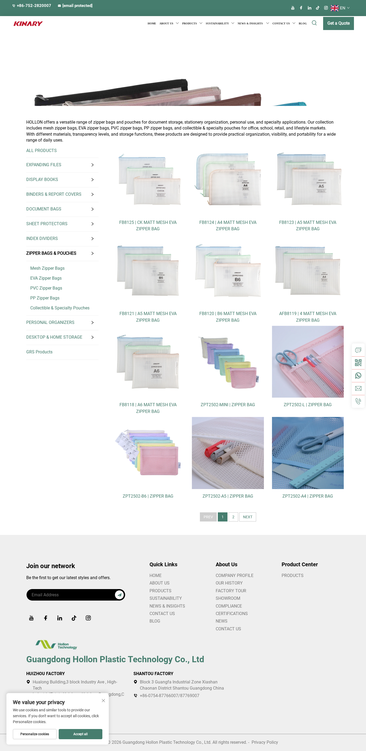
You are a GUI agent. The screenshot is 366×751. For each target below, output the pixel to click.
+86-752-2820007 (34, 5)
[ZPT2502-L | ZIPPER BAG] (308, 361)
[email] (358, 388)
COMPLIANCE (229, 606)
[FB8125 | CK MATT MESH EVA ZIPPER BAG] (148, 179)
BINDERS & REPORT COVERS (53, 194)
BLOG (303, 23)
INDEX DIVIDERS (42, 238)
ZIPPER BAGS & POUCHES (51, 253)
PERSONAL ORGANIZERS (50, 322)
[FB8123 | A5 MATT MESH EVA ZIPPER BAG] (308, 179)
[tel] (358, 401)
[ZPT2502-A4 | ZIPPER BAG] (308, 452)
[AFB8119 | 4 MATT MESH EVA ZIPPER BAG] (308, 270)
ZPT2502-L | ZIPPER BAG (308, 404)
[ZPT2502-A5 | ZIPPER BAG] (228, 452)
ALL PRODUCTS (41, 150)
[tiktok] (318, 8)
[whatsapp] (358, 375)
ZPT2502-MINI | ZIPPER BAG (228, 404)
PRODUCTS (189, 23)
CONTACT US (281, 23)
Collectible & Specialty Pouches (59, 307)
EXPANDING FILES (43, 164)
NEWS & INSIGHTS (251, 23)
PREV (208, 517)
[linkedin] (309, 8)
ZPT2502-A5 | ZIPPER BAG (228, 496)
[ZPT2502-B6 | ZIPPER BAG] (148, 452)
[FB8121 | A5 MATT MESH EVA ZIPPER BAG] (148, 270)
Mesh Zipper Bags (47, 268)
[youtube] (293, 8)
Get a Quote (338, 23)
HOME (152, 23)
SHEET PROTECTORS (47, 223)
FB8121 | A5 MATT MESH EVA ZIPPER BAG (148, 317)
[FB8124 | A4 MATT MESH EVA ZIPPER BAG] (228, 179)
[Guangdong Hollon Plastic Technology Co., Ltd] (22, 24)
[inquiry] (358, 349)
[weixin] (358, 362)
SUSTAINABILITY (217, 23)
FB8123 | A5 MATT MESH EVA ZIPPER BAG (307, 225)
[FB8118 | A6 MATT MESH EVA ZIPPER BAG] (148, 361)
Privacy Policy (265, 742)
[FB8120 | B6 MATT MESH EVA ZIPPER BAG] (228, 270)
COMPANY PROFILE (234, 575)
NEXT (247, 517)
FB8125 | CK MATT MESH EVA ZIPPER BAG (148, 225)
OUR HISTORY (229, 583)
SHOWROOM (228, 598)
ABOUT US (160, 583)
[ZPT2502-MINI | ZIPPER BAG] (228, 361)
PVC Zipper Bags (46, 288)
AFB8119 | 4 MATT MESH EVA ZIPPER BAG (307, 317)
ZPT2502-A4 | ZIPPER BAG (307, 496)
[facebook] (301, 8)
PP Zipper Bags (44, 298)
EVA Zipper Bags (46, 278)
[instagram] (326, 8)
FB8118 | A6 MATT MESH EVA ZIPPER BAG (148, 408)
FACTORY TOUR (231, 590)
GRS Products (39, 351)
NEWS (221, 621)
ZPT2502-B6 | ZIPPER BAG (148, 496)
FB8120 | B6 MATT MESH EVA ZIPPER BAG (227, 317)
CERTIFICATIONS (232, 613)
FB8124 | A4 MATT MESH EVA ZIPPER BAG (227, 225)
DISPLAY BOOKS (42, 179)
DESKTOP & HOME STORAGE (54, 337)
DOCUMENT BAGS (43, 209)
